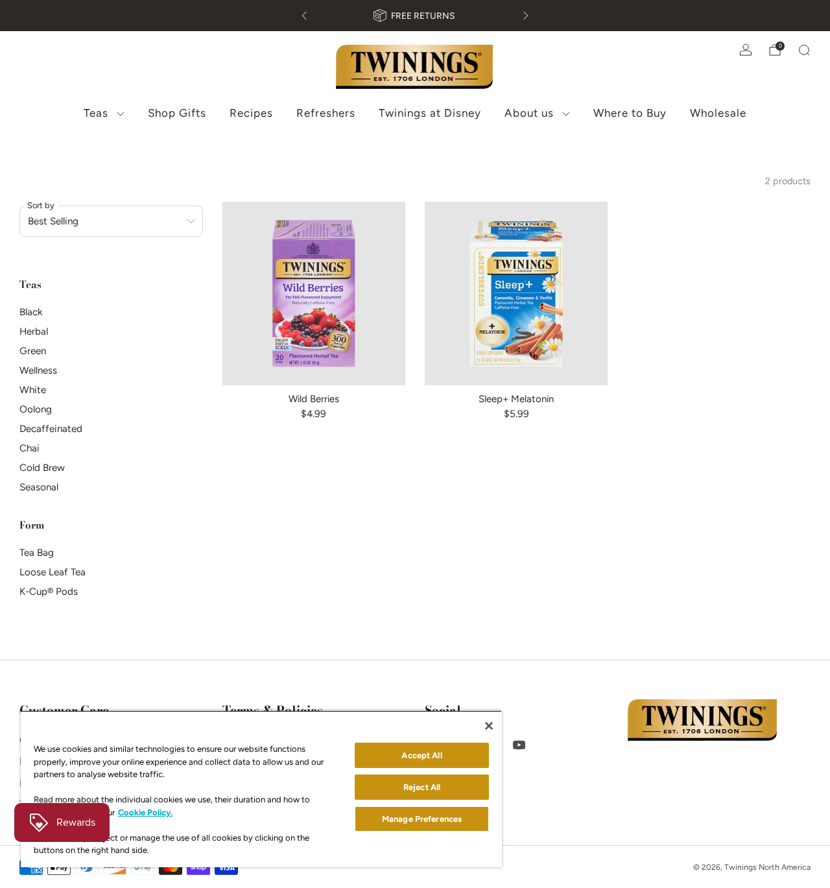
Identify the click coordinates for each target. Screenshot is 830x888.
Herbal (33, 331)
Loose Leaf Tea (52, 572)
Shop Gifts (177, 112)
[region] (261, 788)
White (32, 390)
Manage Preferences (422, 819)
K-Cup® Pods (48, 591)
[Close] (489, 726)
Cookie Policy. (145, 812)
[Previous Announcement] (304, 15)
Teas (96, 112)
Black (30, 312)
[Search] (804, 49)
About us (529, 112)
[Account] (745, 49)
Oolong (35, 409)
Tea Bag (36, 552)
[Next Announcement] (525, 15)
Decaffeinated (50, 429)
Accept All (421, 755)
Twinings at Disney (430, 112)
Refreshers (325, 112)
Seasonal (38, 487)
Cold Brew (42, 468)
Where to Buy (630, 112)
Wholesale (718, 112)
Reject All (421, 787)
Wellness (38, 370)
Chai (29, 448)
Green (32, 351)
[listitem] (415, 15)
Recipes (251, 112)
